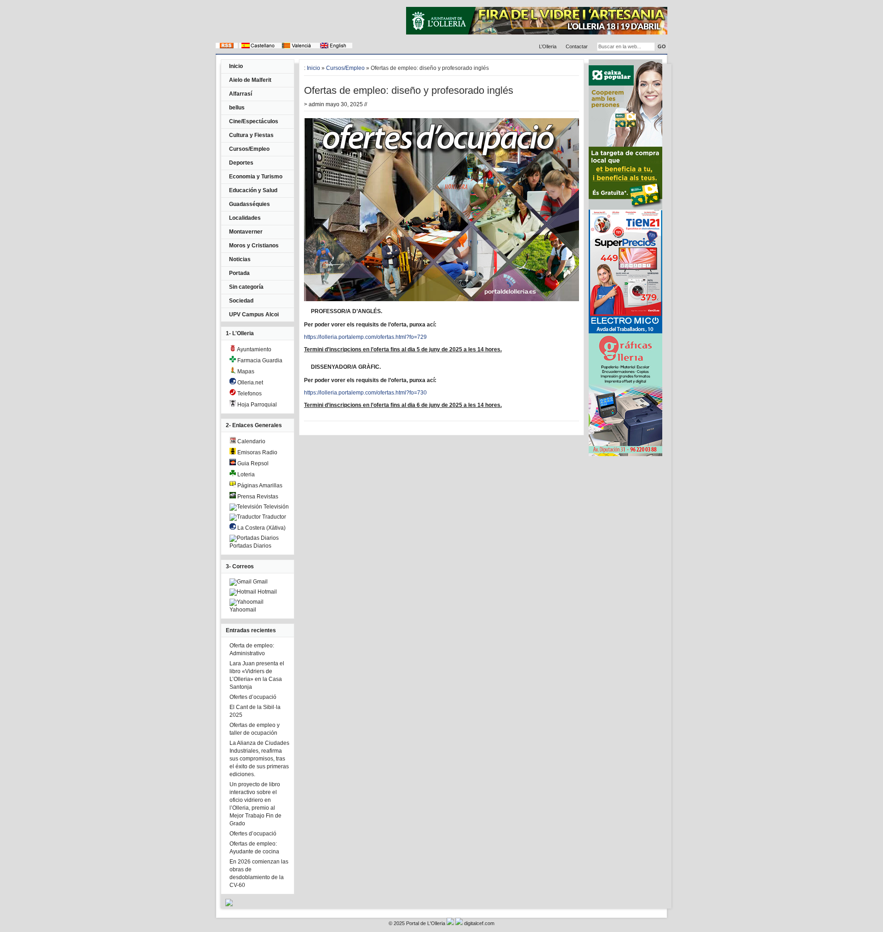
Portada (239, 273)
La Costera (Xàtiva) (261, 528)
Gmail (260, 581)
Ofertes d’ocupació (252, 697)
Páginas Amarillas (259, 485)
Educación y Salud (253, 190)
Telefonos (249, 393)
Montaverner (246, 232)
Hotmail (266, 592)
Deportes (241, 163)
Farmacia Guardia (259, 360)
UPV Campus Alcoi (254, 314)
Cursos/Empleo (249, 149)
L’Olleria (547, 46)
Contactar (577, 46)
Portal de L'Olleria (425, 923)
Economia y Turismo (255, 176)
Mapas (245, 371)
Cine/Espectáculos (253, 121)
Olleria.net (249, 382)
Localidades (245, 218)
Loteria (245, 474)
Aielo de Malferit (250, 80)
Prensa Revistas (257, 496)
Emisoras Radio (256, 452)
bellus (237, 107)
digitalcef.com (479, 923)
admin (316, 104)
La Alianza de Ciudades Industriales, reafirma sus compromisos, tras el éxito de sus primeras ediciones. (259, 759)
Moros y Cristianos (254, 245)
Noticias (240, 259)
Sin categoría (246, 287)
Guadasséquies (249, 204)
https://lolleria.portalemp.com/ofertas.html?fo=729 (365, 337)
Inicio (236, 66)
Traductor (273, 517)
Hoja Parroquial (256, 404)
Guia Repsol (252, 463)
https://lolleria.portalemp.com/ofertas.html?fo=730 (365, 392)
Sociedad (241, 300)
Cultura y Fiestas (251, 135)
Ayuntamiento (253, 349)
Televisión (275, 506)
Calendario (250, 441)
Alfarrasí (240, 94)
